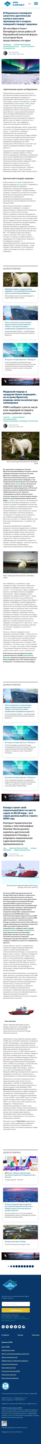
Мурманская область (22, 44)
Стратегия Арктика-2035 (11, 1371)
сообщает (11, 500)
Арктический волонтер (10, 1378)
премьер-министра (10, 930)
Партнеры (35, 1335)
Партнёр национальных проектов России (14, 1427)
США (4, 848)
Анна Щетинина (14, 52)
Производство (9, 48)
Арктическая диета (9, 1368)
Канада (33, 848)
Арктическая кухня (11, 46)
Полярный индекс (8, 1350)
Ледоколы (7, 850)
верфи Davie (29, 930)
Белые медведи (18, 417)
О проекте (5, 1335)
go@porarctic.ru (32, 1403)
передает (21, 103)
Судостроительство (22, 850)
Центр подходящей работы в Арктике (15, 1354)
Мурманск (7, 44)
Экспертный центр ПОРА (14, 1408)
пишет (17, 484)
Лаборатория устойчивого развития (15, 1361)
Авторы (20, 1335)
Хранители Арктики (9, 1374)
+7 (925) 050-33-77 (19, 1400)
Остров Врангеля (10, 419)
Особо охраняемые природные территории (20, 421)
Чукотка (6, 417)
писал (5, 1070)
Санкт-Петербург (28, 46)
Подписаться (16, 1310)
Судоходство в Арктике (18, 848)
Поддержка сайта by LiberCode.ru (12, 1432)
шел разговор (21, 184)
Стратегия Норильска (10, 1364)
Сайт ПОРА (6, 1347)
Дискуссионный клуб (9, 1357)
